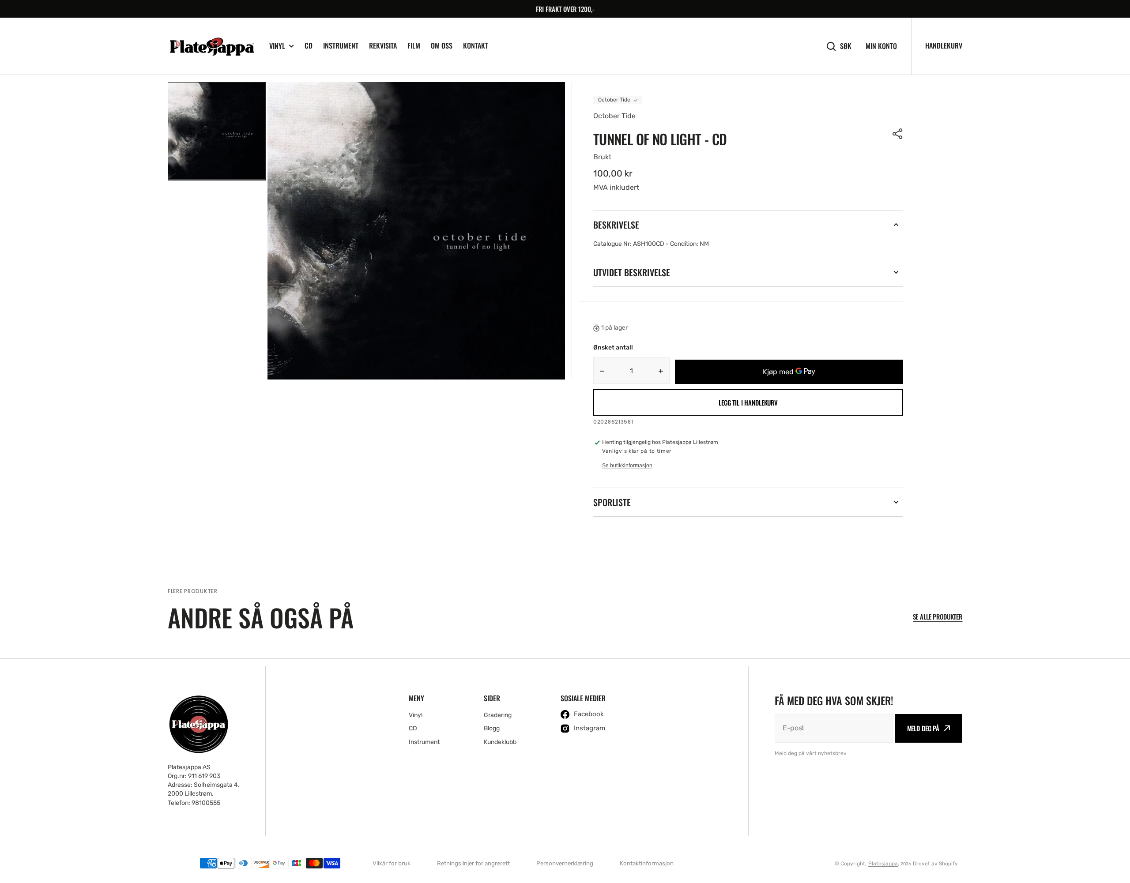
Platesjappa (883, 863)
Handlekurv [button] (943, 45)
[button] (898, 133)
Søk (845, 46)
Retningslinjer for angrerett (473, 863)
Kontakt (475, 45)
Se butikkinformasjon (627, 465)
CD (309, 45)
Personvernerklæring (564, 863)
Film (413, 45)
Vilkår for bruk (392, 863)
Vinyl (277, 46)
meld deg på (923, 728)
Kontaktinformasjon (647, 863)
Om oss (441, 45)
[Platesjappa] (212, 46)
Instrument (340, 45)
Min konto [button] (881, 46)
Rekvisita (383, 45)
